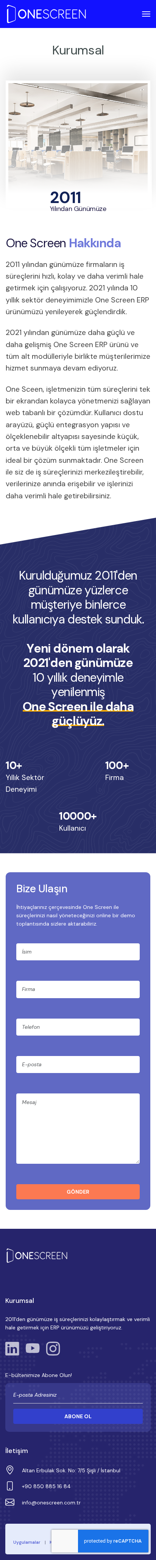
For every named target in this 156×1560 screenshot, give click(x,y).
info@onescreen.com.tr (51, 1502)
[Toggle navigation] (143, 14)
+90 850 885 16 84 (46, 1486)
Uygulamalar (27, 1542)
